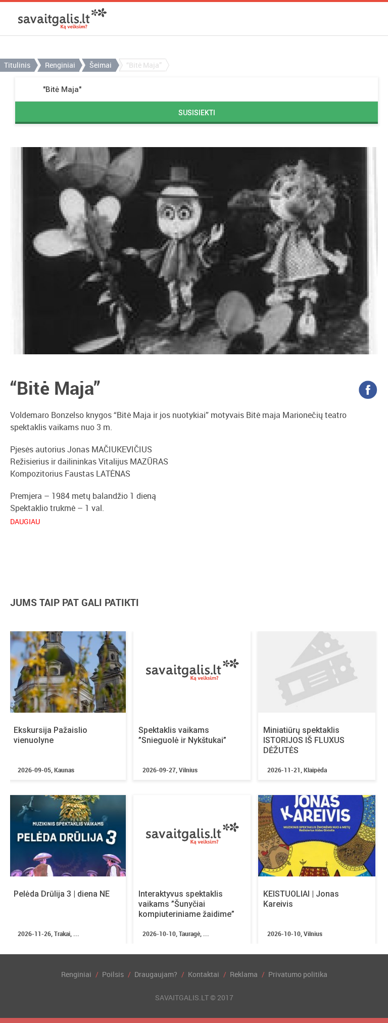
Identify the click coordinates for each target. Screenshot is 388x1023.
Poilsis (113, 974)
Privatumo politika (297, 974)
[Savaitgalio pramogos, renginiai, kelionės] (62, 18)
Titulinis (17, 65)
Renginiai (60, 65)
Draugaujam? (155, 974)
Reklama (244, 974)
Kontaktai (203, 974)
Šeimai (100, 65)
